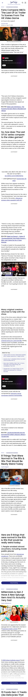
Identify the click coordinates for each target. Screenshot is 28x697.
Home (2, 7)
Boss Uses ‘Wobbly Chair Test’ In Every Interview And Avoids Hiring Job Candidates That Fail (14, 364)
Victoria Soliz (4, 23)
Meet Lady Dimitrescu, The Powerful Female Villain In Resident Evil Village (13, 109)
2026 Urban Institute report (11, 660)
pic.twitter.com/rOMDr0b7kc (14, 176)
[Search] (22, 2)
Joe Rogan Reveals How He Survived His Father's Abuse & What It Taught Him (13, 434)
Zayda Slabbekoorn (6, 603)
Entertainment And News (12, 7)
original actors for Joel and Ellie (11, 341)
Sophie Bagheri (5, 467)
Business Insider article (9, 629)
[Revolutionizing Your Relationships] (14, 2)
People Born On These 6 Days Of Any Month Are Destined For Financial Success (13, 370)
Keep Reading (14, 583)
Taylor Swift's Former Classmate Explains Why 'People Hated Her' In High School (15, 355)
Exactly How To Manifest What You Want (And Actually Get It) (14, 359)
